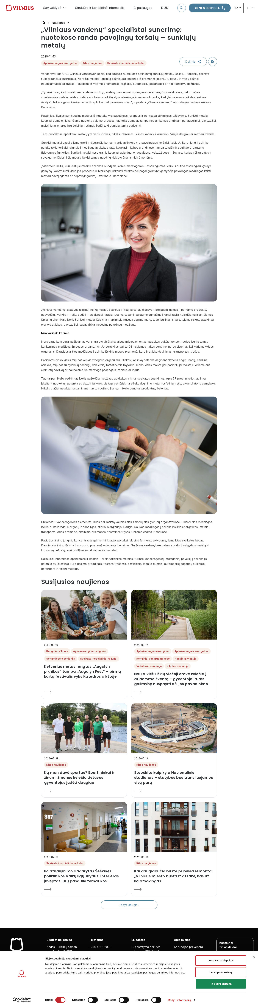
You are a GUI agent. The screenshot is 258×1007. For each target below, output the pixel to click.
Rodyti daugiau (129, 905)
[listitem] (84, 671)
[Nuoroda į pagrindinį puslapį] (43, 23)
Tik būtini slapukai (220, 983)
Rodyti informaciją (179, 1000)
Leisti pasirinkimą (221, 972)
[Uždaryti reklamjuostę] (254, 956)
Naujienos (58, 22)
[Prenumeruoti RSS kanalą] (212, 61)
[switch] (93, 1000)
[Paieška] (181, 8)
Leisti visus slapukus (220, 960)
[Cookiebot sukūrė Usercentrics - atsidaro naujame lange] (21, 1000)
